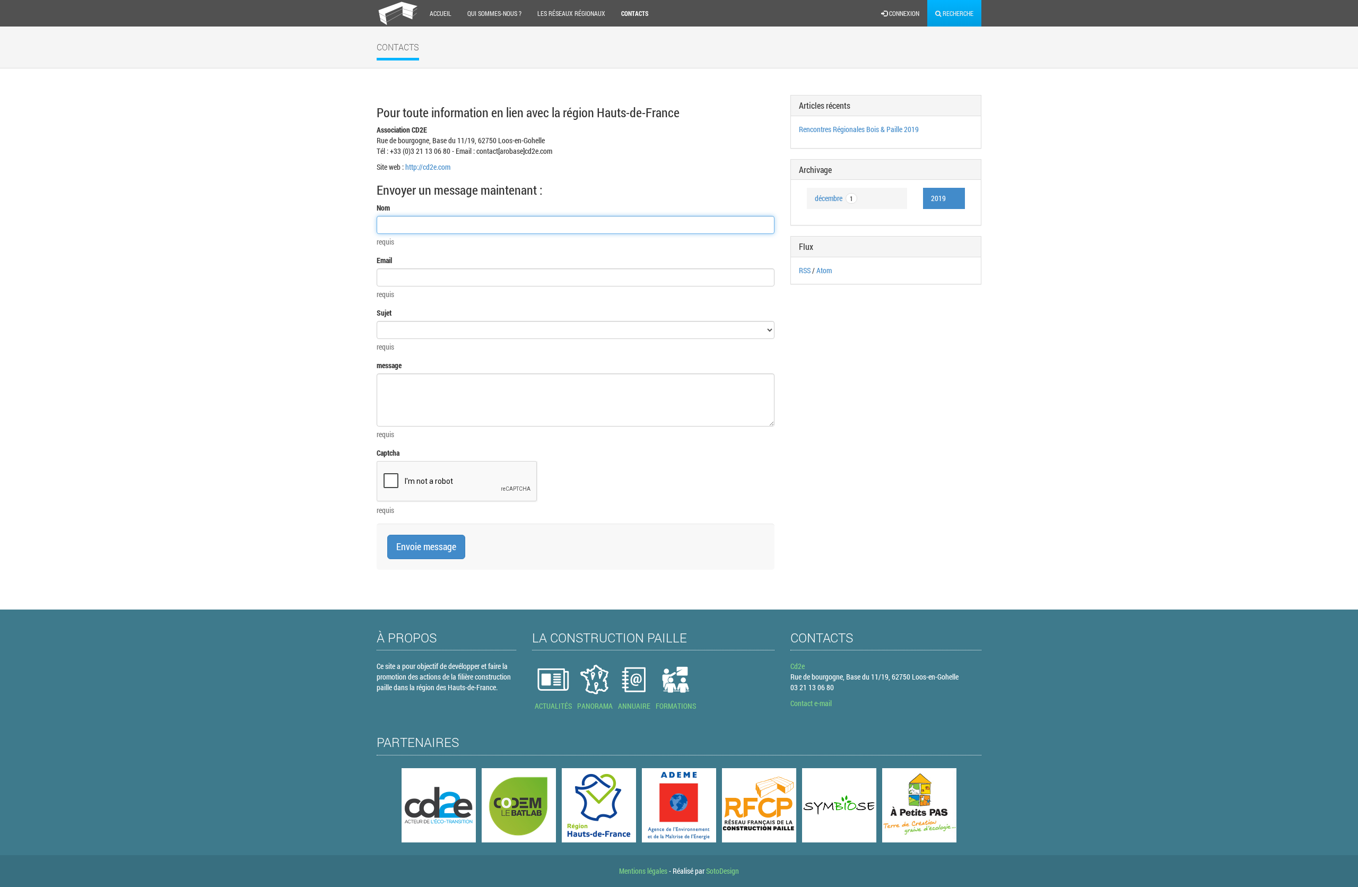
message (389, 365)
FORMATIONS (676, 706)
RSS (805, 270)
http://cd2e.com (427, 167)
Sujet (384, 313)
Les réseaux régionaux (571, 13)
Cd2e (797, 666)
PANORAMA (595, 706)
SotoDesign (722, 871)
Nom (383, 208)
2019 (938, 198)
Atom (824, 270)
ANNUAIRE (634, 706)
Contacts (635, 13)
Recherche (957, 13)
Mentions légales (643, 871)
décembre (834, 198)
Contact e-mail (811, 703)
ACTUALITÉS (553, 706)
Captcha (388, 453)
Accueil (440, 13)
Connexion (903, 13)
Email (384, 260)
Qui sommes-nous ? (494, 13)
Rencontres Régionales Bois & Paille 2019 (859, 129)
